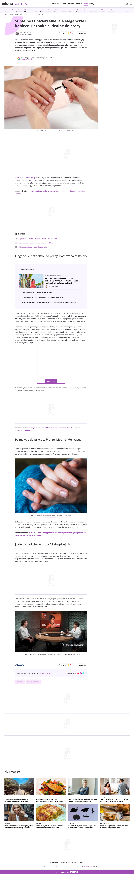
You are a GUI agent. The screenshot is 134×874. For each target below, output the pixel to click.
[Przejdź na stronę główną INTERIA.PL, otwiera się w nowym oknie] (7, 3)
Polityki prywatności (59, 866)
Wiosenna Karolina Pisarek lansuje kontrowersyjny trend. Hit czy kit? (43, 297)
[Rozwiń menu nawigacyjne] (131, 3)
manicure (20, 682)
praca (60, 327)
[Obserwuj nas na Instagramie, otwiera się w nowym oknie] (80, 673)
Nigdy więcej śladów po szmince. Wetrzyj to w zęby (37, 292)
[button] (71, 3)
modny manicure (33, 682)
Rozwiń (49, 381)
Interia (6, 14)
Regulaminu (47, 866)
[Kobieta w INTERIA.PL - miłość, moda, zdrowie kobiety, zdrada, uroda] (20, 3)
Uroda (17, 14)
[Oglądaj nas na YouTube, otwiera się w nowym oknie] (77, 673)
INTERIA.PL (87, 866)
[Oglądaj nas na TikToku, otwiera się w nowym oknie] (83, 673)
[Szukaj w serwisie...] (123, 3)
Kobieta (12, 14)
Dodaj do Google (36, 60)
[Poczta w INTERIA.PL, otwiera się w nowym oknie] (127, 3)
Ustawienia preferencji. (71, 866)
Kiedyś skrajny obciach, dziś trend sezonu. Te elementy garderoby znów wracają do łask (49, 302)
